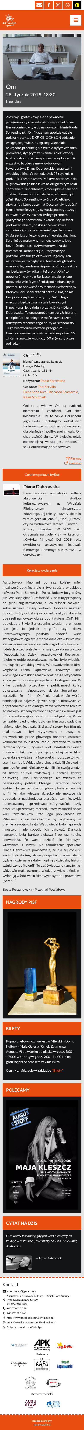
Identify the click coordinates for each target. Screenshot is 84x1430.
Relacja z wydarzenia (42, 570)
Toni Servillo (47, 387)
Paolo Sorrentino (52, 381)
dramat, (45, 361)
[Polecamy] (42, 1154)
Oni (27, 355)
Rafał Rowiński (42, 1424)
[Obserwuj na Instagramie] (58, 5)
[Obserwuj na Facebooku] (48, 5)
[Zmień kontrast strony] (77, 5)
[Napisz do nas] (39, 5)
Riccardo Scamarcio (64, 392)
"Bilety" (58, 1070)
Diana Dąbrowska (41, 486)
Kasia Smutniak (34, 397)
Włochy (39, 366)
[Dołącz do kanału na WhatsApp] (67, 5)
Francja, (28, 366)
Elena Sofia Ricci (36, 392)
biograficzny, (31, 361)
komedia (56, 361)
